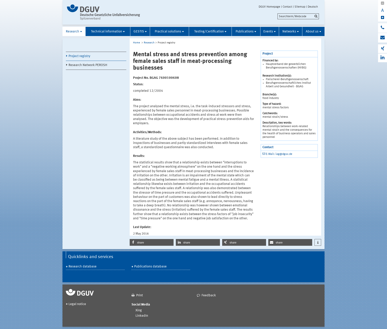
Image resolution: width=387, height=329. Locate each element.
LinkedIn (141, 316)
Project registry (79, 56)
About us (312, 31)
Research (72, 31)
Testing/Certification (209, 31)
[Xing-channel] (382, 48)
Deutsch (313, 7)
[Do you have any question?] (382, 28)
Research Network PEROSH (88, 65)
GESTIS (138, 31)
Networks (289, 31)
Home (136, 42)
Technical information (106, 31)
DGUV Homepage (269, 7)
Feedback (209, 295)
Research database (83, 266)
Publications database (150, 266)
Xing (138, 310)
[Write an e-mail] (382, 38)
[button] (152, 242)
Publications (245, 31)
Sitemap (300, 7)
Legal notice (77, 304)
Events (268, 31)
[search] (298, 16)
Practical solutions (168, 31)
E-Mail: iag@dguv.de (279, 154)
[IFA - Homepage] (104, 12)
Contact (287, 7)
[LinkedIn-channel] (382, 57)
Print (139, 295)
